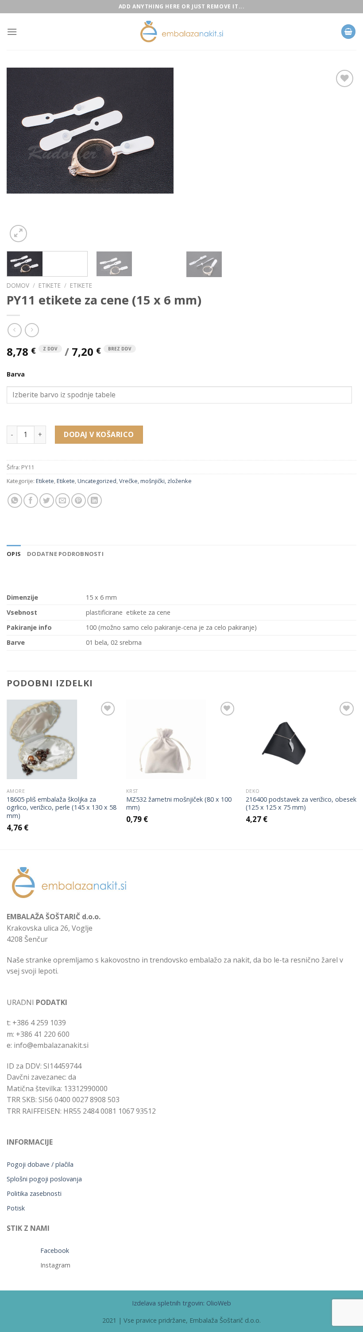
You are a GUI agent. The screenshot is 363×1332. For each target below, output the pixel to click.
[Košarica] (348, 31)
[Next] (338, 156)
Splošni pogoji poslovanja (44, 1179)
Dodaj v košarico (99, 434)
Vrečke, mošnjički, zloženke (155, 481)
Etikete (50, 285)
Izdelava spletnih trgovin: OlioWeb (181, 1303)
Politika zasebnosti (34, 1193)
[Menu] (12, 31)
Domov (18, 285)
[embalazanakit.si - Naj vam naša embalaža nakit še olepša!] (181, 31)
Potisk (16, 1208)
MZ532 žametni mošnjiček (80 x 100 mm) (179, 803)
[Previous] (25, 156)
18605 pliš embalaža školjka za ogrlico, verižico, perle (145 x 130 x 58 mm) (61, 807)
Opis (14, 554)
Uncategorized (96, 481)
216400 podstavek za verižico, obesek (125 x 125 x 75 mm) (301, 803)
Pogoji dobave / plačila (40, 1164)
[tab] (14, 554)
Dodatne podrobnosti (65, 554)
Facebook (54, 1250)
